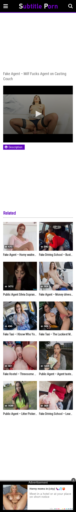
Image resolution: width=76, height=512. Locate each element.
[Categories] (5, 6)
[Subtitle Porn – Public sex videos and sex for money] (38, 6)
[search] (70, 6)
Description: (16, 147)
